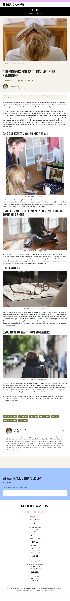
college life (23, 416)
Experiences (34, 416)
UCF (4, 67)
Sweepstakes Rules (35, 538)
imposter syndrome (10, 420)
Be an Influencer (35, 566)
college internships (10, 416)
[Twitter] (26, 81)
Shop (35, 531)
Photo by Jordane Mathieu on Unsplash (35, 379)
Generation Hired (35, 552)
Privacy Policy (35, 534)
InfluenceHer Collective (35, 550)
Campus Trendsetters (35, 568)
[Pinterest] (22, 81)
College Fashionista (35, 548)
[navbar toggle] (66, 4)
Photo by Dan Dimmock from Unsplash (35, 308)
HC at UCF (35, 10)
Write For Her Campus (35, 560)
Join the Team (35, 578)
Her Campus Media (35, 527)
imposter (55, 416)
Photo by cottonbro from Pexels (13, 63)
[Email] (32, 81)
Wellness (10, 67)
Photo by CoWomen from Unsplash (35, 196)
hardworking (44, 416)
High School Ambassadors (35, 564)
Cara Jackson (14, 86)
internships (23, 420)
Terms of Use (35, 536)
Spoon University (35, 545)
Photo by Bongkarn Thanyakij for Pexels (35, 251)
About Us (35, 529)
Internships (35, 580)
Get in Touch (35, 576)
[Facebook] (19, 81)
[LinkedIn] (29, 81)
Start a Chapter (35, 562)
